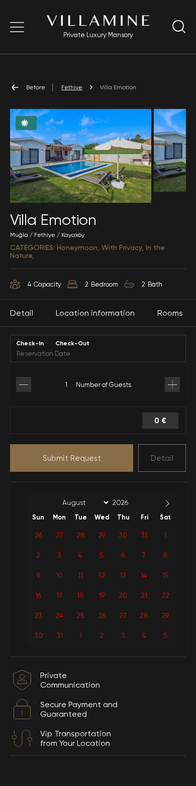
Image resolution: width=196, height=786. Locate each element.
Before (35, 87)
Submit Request (72, 458)
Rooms (170, 313)
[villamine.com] (17, 27)
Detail (162, 458)
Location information (95, 313)
